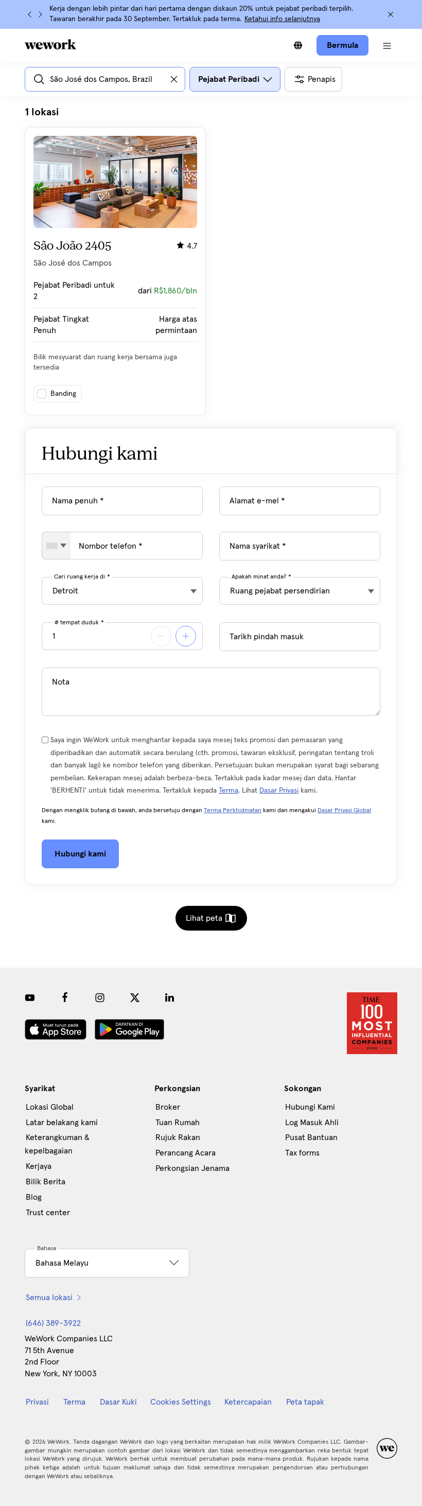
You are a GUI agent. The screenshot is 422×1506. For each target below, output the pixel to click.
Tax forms (302, 1153)
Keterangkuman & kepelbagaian (57, 1144)
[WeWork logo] (50, 44)
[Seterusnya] (40, 14)
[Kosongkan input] (174, 79)
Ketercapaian (248, 1402)
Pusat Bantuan (311, 1137)
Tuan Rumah (177, 1122)
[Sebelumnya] (30, 14)
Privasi (37, 1402)
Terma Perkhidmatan (232, 811)
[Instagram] (100, 997)
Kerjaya (38, 1166)
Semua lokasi (49, 1297)
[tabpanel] (211, 260)
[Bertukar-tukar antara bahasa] (298, 45)
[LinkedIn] (170, 997)
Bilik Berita (45, 1182)
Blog (34, 1197)
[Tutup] (390, 14)
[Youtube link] (30, 997)
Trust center (48, 1213)
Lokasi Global (50, 1107)
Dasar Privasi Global (344, 811)
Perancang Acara (185, 1153)
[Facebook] (65, 997)
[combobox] (56, 545)
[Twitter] (135, 997)
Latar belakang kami (62, 1122)
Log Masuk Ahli (312, 1122)
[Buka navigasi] (387, 45)
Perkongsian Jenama (192, 1168)
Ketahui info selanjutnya (282, 19)
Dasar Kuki (118, 1402)
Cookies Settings (180, 1402)
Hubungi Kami (310, 1107)
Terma (228, 790)
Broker (167, 1107)
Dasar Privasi (278, 790)
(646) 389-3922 (53, 1323)
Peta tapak (305, 1402)
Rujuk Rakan (177, 1137)
